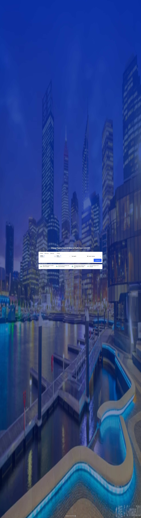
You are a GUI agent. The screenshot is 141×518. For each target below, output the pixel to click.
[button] (116, 2)
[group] (47, 256)
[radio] (41, 253)
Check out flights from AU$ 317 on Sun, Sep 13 (70, 250)
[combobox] (45, 256)
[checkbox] (58, 253)
